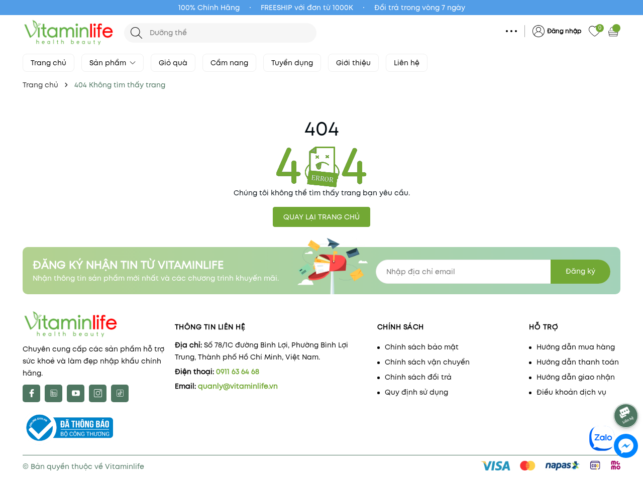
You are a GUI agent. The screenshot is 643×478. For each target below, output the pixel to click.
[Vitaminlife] (68, 33)
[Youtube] (75, 393)
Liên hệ (406, 63)
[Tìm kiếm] (136, 33)
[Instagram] (97, 393)
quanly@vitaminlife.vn (238, 386)
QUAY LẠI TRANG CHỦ (321, 217)
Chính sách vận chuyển (427, 362)
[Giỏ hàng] (614, 31)
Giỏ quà (173, 63)
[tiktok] (120, 393)
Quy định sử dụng (416, 392)
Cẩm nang (229, 63)
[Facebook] (31, 393)
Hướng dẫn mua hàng (576, 347)
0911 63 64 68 (237, 372)
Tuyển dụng (292, 63)
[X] (53, 393)
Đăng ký (580, 271)
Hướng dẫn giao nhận (576, 377)
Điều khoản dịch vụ (571, 392)
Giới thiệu (353, 63)
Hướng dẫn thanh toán (578, 362)
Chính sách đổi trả (418, 377)
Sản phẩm (108, 63)
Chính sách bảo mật (422, 347)
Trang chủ (48, 63)
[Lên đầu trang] (626, 388)
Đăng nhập (564, 31)
